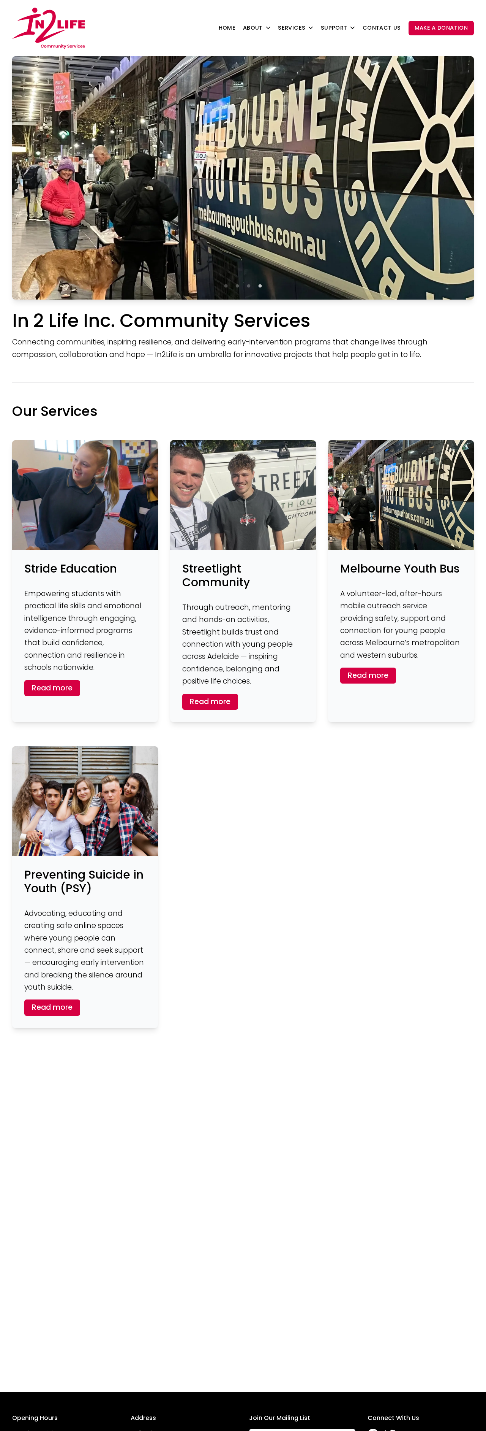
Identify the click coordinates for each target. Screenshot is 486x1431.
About (253, 28)
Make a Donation (441, 28)
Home (227, 28)
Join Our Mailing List (279, 1418)
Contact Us (382, 28)
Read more (52, 688)
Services (291, 28)
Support (334, 28)
